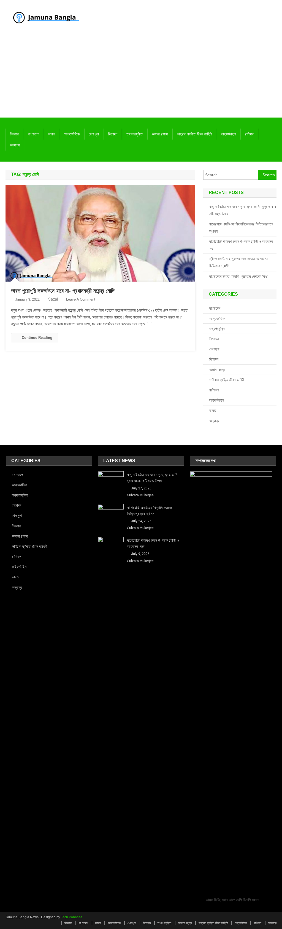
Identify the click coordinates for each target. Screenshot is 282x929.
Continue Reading (37, 338)
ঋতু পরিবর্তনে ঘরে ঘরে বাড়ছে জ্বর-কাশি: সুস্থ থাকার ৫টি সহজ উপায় (242, 210)
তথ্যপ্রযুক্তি (134, 134)
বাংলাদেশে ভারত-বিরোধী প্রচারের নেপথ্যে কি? (238, 276)
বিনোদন (112, 134)
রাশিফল (249, 134)
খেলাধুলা (94, 134)
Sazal (53, 299)
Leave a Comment (80, 299)
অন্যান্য (15, 145)
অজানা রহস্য (160, 134)
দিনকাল (14, 134)
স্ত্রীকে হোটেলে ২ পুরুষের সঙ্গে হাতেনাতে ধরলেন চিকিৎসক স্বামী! (238, 262)
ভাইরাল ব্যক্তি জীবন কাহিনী (194, 134)
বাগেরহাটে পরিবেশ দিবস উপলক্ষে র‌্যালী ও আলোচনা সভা (241, 245)
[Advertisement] (141, 76)
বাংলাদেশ (33, 134)
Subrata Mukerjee (140, 495)
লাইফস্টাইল (228, 134)
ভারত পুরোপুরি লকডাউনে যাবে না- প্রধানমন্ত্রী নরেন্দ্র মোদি (62, 291)
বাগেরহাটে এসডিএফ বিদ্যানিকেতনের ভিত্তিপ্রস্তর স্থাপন (241, 227)
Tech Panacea (71, 917)
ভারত (51, 134)
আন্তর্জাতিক (72, 134)
